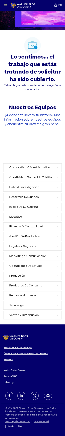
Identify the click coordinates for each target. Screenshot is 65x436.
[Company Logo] (23, 5)
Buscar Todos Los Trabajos (18, 348)
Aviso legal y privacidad (17, 422)
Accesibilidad (41, 422)
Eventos (8, 360)
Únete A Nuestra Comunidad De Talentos (26, 354)
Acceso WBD (10, 376)
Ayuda (11, 426)
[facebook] (9, 396)
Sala (20, 426)
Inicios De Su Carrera (15, 370)
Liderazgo (9, 382)
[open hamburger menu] (5, 5)
